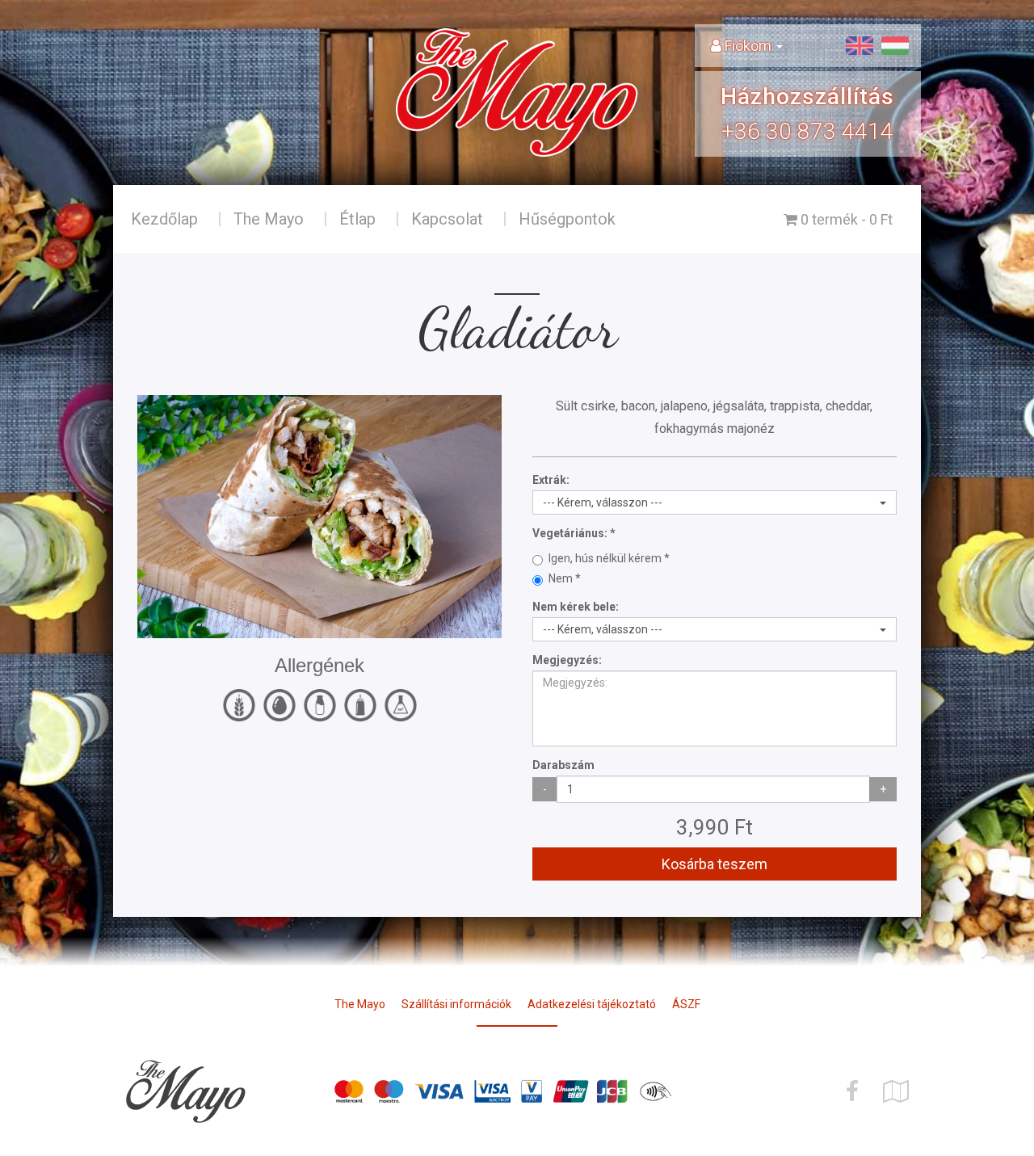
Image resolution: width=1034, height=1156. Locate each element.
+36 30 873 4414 (807, 131)
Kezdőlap (164, 219)
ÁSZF (686, 1004)
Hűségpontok (567, 219)
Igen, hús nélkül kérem (606, 558)
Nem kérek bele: (575, 606)
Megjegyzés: (567, 660)
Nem (562, 578)
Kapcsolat (447, 219)
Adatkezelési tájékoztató (592, 1004)
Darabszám (563, 765)
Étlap (357, 219)
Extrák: (551, 479)
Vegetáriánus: (569, 533)
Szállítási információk (456, 1004)
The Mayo (268, 219)
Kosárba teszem (714, 863)
